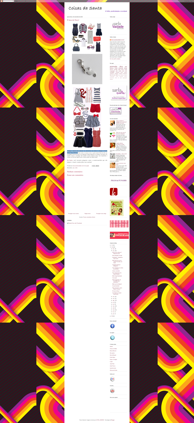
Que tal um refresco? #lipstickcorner (117, 253)
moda (126, 69)
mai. (114, 306)
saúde (119, 71)
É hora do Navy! (115, 291)
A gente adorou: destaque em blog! (120, 144)
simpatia (111, 79)
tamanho (125, 73)
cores (123, 71)
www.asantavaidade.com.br (117, 39)
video (117, 75)
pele (117, 71)
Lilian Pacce (112, 366)
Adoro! (111, 346)
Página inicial (87, 213)
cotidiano (116, 73)
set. (114, 298)
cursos (117, 76)
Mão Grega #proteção (117, 276)
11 (112, 245)
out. (114, 296)
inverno (125, 76)
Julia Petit (112, 363)
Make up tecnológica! (117, 284)
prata (125, 68)
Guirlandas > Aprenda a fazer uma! (117, 258)
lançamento (112, 77)
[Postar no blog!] (94, 166)
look (126, 71)
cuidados (117, 72)
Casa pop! (114, 277)
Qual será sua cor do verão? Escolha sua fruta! (117, 261)
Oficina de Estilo (113, 370)
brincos (111, 69)
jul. (113, 302)
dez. (114, 248)
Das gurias (112, 353)
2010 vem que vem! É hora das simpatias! (121, 133)
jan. (114, 313)
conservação (112, 76)
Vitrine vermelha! (116, 271)
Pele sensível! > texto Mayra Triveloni (117, 288)
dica (121, 66)
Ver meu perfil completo (115, 58)
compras (125, 75)
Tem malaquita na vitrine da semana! (117, 268)
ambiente (112, 73)
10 (112, 247)
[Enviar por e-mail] (92, 166)
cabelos (122, 75)
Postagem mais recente (73, 213)
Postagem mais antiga (101, 213)
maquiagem (112, 71)
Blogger (112, 420)
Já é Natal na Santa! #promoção (116, 293)
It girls (111, 361)
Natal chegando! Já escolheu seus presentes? (116, 281)
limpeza (120, 73)
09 (112, 316)
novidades (112, 72)
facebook (121, 76)
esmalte (115, 69)
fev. (114, 311)
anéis (119, 69)
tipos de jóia (112, 75)
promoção (113, 66)
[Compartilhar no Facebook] (97, 166)
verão (76, 167)
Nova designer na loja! (117, 255)
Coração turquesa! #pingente (116, 265)
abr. (114, 308)
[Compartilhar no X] (95, 166)
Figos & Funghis (113, 359)
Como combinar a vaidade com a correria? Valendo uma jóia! (121, 122)
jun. (114, 304)
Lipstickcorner (113, 368)
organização (125, 77)
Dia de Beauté (113, 355)
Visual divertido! (115, 286)
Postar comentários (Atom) (89, 217)
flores (122, 72)
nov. (114, 250)
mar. (114, 309)
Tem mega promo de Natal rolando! (116, 273)
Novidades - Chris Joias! (121, 153)
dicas (122, 69)
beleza (112, 68)
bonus (119, 75)
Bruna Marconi (113, 350)
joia (73, 167)
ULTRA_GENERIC (100, 420)
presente (121, 68)
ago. (114, 300)
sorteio (125, 72)
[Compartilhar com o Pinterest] (98, 166)
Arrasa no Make (113, 348)
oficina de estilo (118, 77)
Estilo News (112, 357)
